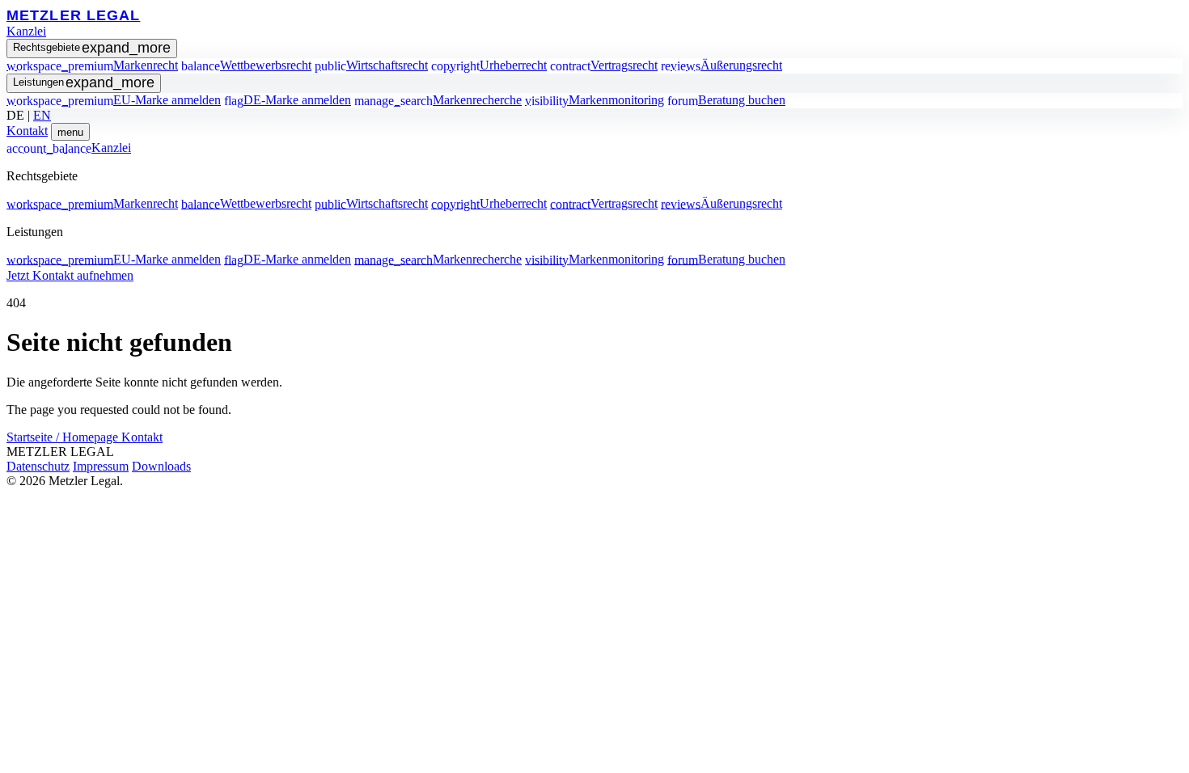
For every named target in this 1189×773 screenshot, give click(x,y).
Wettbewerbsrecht (246, 65)
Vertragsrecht (604, 65)
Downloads (161, 466)
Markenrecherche (438, 100)
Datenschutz (38, 466)
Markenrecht (92, 65)
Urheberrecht (489, 65)
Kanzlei (26, 31)
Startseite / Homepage (63, 437)
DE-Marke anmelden (287, 100)
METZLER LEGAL (73, 14)
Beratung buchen (726, 100)
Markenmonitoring (594, 100)
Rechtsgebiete (92, 48)
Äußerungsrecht (721, 65)
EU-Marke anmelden (113, 100)
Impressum (101, 466)
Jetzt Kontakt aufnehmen (69, 275)
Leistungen (83, 82)
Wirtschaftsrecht (371, 65)
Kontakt (27, 130)
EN (42, 115)
